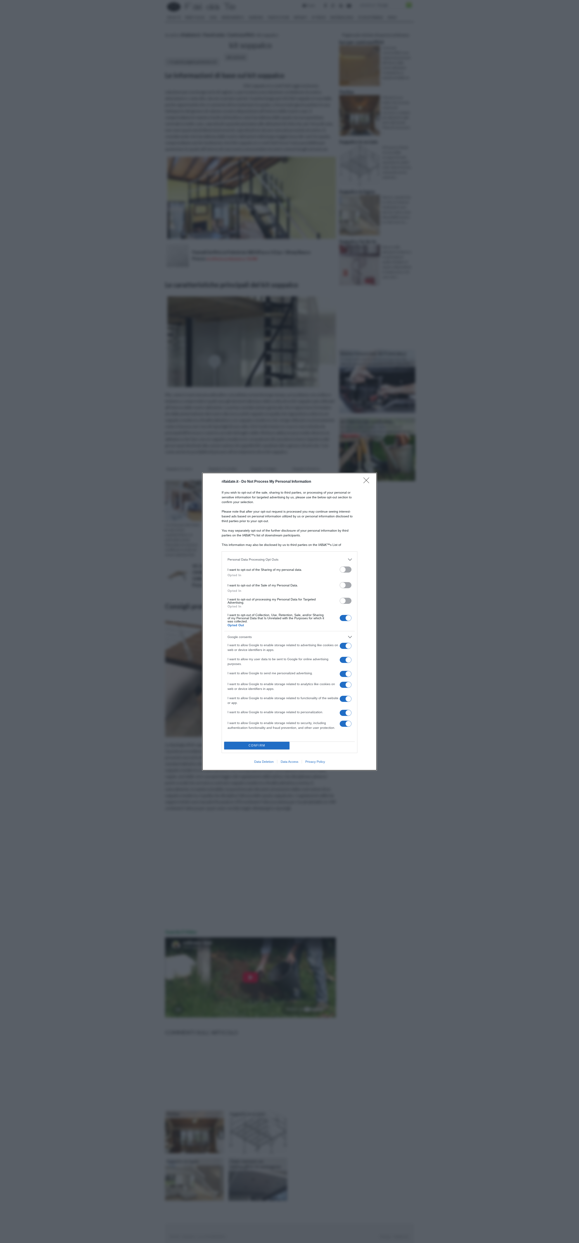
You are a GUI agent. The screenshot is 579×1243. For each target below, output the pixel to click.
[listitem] (289, 559)
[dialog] (289, 621)
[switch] (345, 569)
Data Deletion (264, 761)
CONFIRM (257, 745)
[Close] (367, 482)
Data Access (289, 761)
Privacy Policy (315, 761)
